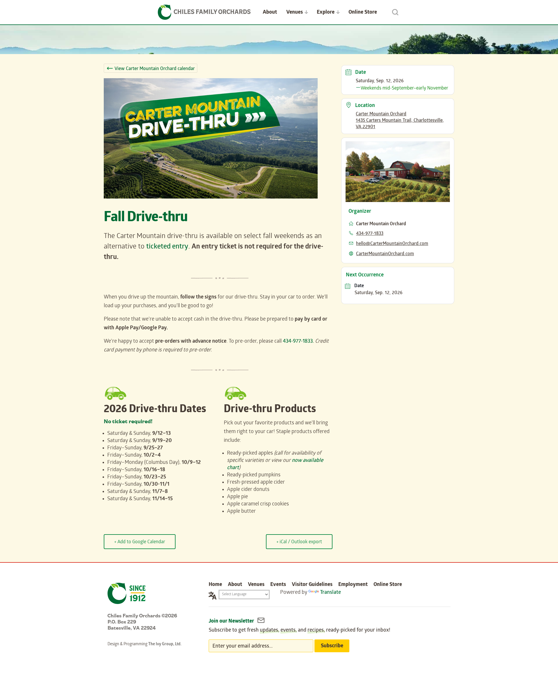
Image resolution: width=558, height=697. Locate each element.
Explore (326, 13)
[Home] (204, 12)
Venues (294, 13)
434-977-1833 (369, 234)
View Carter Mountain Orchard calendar (155, 69)
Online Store (362, 13)
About (270, 13)
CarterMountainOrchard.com (385, 254)
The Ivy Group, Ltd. (164, 644)
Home (215, 585)
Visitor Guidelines (312, 585)
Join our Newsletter (232, 622)
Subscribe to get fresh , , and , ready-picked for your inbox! (299, 631)
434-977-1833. (298, 342)
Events (278, 585)
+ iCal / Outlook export (299, 542)
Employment (353, 585)
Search (395, 12)
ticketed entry (167, 247)
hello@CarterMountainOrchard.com (392, 244)
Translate (330, 593)
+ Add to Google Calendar (139, 542)
